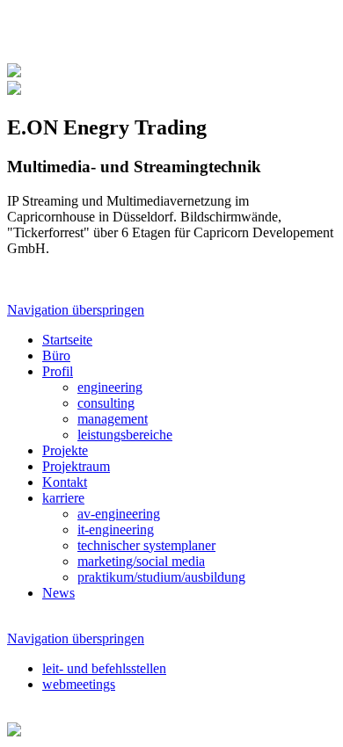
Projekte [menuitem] (65, 450)
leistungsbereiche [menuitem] (124, 434)
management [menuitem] (112, 418)
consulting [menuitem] (106, 402)
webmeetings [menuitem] (78, 684)
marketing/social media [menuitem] (141, 561)
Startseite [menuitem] (67, 339)
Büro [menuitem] (56, 355)
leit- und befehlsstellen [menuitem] (104, 668)
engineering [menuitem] (109, 387)
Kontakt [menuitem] (64, 482)
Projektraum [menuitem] (76, 466)
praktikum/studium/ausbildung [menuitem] (161, 576)
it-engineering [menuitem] (115, 529)
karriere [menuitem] (63, 497)
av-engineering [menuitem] (118, 513)
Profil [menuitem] (57, 371)
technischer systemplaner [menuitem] (146, 545)
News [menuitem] (58, 592)
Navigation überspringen (75, 309)
